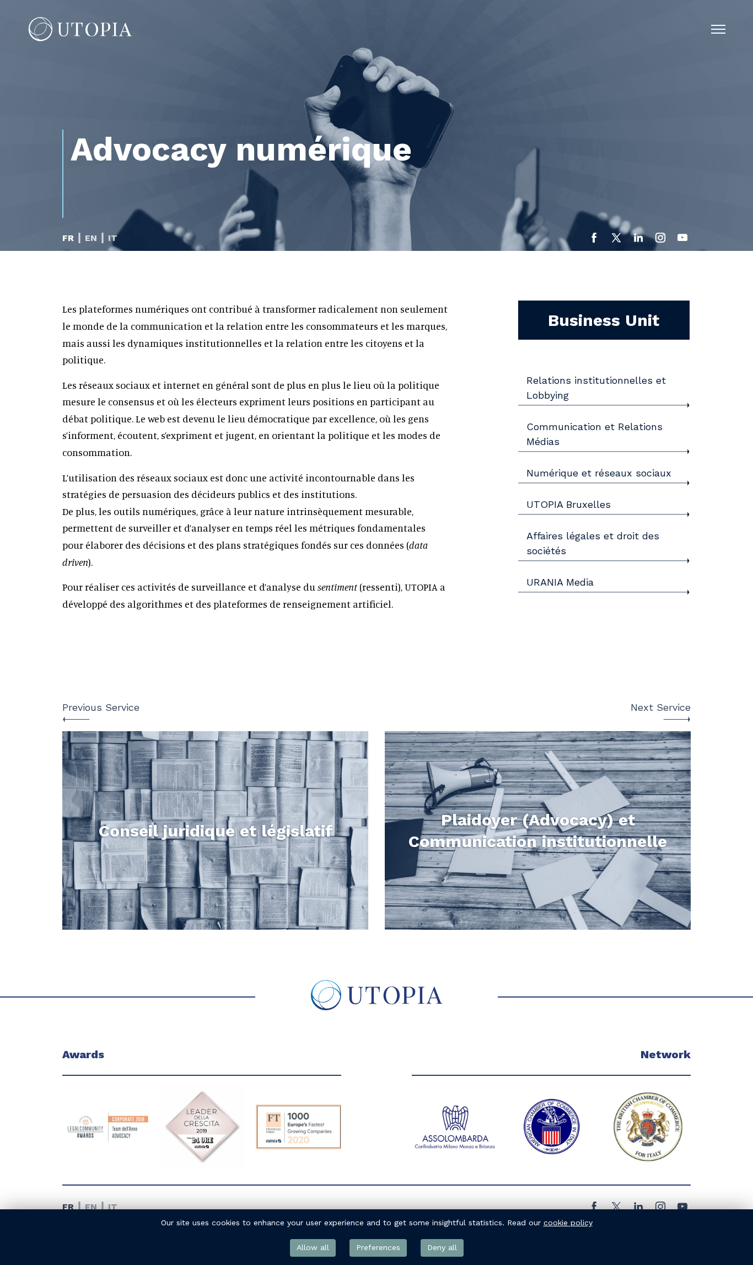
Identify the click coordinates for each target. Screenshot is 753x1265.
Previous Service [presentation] (100, 707)
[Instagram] (660, 241)
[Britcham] (551, 1127)
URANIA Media (560, 582)
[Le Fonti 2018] (299, 1127)
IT (112, 238)
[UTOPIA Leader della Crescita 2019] (105, 1127)
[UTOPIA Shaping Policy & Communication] (80, 29)
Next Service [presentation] (661, 707)
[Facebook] (594, 241)
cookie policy (568, 1222)
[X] (616, 241)
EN (91, 238)
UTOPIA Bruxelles (568, 504)
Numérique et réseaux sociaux (598, 473)
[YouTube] (682, 241)
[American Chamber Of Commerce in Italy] (455, 1127)
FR (68, 238)
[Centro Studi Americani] (648, 1127)
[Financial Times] (202, 1127)
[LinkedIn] (638, 241)
